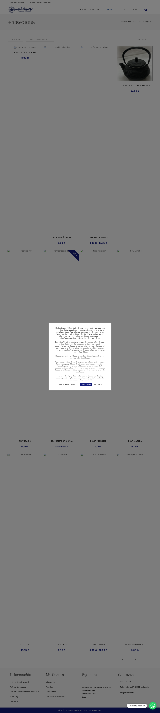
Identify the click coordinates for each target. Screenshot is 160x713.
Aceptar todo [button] (86, 385)
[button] (152, 706)
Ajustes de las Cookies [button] (67, 385)
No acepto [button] (98, 385)
